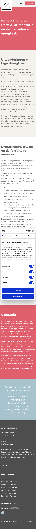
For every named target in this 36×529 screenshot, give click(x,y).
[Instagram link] (2, 512)
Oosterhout (20, 452)
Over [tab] (29, 236)
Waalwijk (26, 455)
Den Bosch (18, 455)
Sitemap (4, 465)
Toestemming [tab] (6, 236)
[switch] (31, 271)
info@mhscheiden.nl (8, 444)
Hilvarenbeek (10, 457)
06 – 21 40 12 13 (7, 435)
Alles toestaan (18, 290)
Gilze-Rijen (10, 455)
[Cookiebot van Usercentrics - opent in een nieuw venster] (26, 231)
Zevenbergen (6, 452)
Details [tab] (18, 236)
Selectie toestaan (18, 296)
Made (13, 452)
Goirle (3, 455)
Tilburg (28, 452)
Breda (14, 449)
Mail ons (30, 3)
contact (27, 366)
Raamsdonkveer (22, 449)
